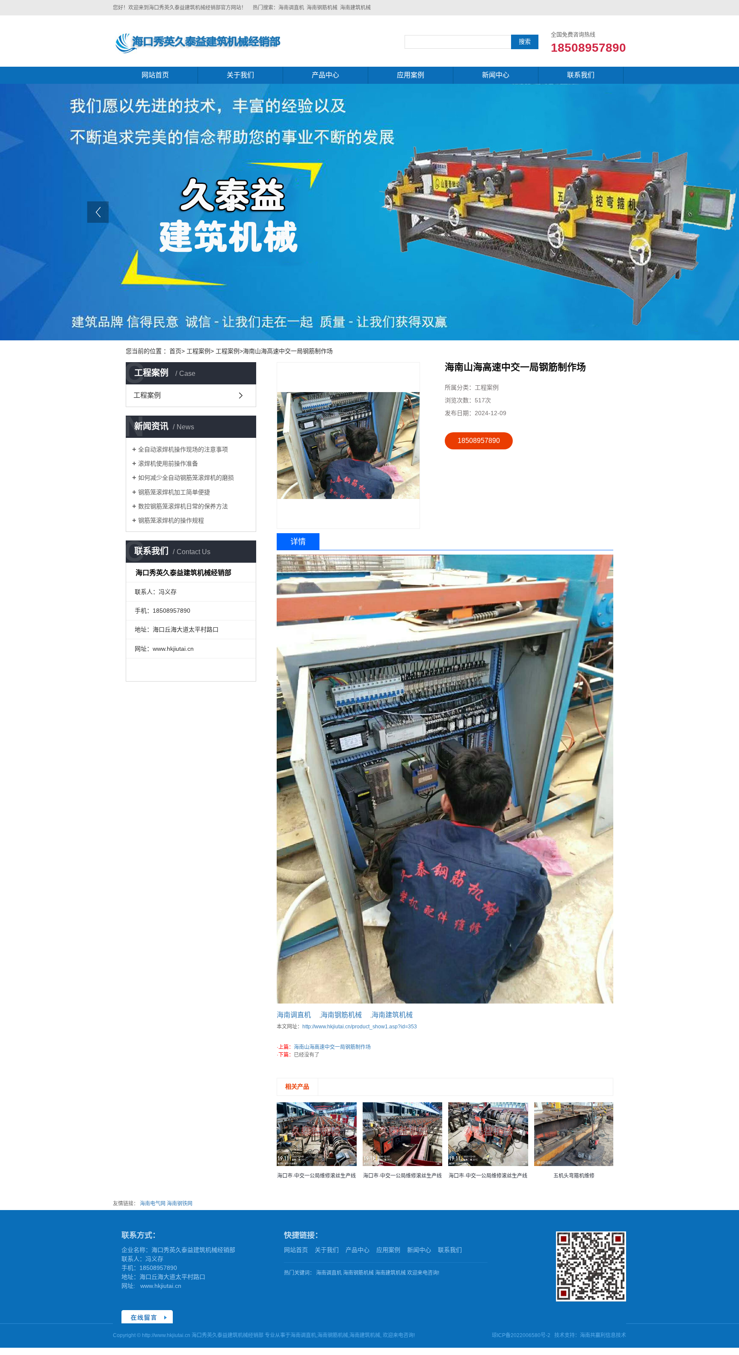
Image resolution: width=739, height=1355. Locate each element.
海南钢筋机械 (322, 8)
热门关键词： (299, 1273)
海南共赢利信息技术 (603, 1335)
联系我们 (580, 75)
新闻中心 (495, 75)
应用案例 (410, 75)
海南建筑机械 (355, 8)
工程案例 (147, 395)
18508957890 (479, 440)
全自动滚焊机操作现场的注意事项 (183, 449)
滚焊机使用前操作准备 (168, 463)
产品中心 (325, 75)
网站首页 (155, 75)
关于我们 (240, 75)
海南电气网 (153, 1204)
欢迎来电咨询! (423, 1273)
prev (99, 214)
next (639, 214)
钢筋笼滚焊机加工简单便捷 (174, 492)
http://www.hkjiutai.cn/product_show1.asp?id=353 (359, 1027)
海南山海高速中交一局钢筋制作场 (332, 1047)
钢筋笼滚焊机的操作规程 (171, 520)
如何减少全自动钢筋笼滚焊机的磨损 (186, 477)
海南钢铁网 (179, 1204)
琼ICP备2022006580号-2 (521, 1335)
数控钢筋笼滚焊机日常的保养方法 (183, 506)
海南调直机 (291, 8)
